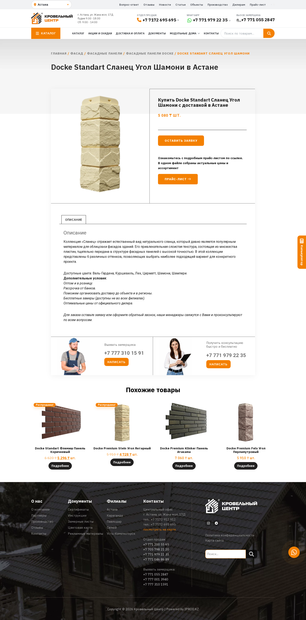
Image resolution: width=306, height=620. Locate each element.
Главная (59, 53)
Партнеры (38, 515)
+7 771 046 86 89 (156, 559)
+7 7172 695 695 (159, 20)
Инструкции (77, 515)
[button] (116, 362)
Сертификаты (78, 509)
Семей (112, 527)
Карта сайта (214, 540)
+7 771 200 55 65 (156, 544)
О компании (40, 509)
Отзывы (148, 4)
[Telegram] (216, 523)
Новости (165, 4)
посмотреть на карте (159, 529)
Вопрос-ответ (129, 4)
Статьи (180, 4)
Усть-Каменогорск (121, 534)
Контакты (211, 33)
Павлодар (114, 521)
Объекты (196, 4)
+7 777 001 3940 (155, 579)
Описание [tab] (73, 220)
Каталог (78, 33)
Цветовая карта (80, 527)
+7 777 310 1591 (155, 584)
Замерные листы (80, 521)
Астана (112, 509)
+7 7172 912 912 (163, 519)
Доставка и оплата (130, 33)
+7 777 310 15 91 (124, 353)
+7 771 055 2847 (258, 19)
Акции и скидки (100, 33)
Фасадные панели (104, 53)
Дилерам (238, 4)
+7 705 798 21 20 (156, 549)
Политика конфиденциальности (229, 535)
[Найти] (269, 33)
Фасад (76, 53)
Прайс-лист (258, 4)
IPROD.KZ (191, 609)
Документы (157, 33)
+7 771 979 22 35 (210, 20)
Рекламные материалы (85, 534)
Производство (218, 4)
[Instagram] (208, 523)
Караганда (115, 515)
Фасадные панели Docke (150, 53)
